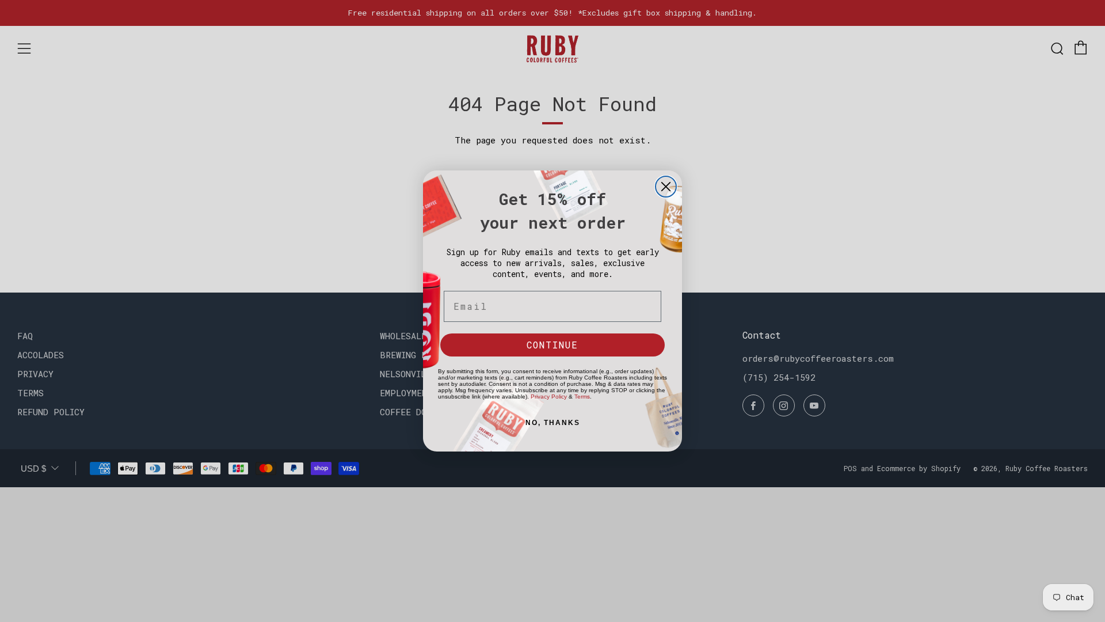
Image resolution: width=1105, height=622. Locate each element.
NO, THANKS (552, 423)
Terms (582, 396)
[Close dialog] (666, 186)
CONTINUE (552, 345)
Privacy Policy (549, 396)
